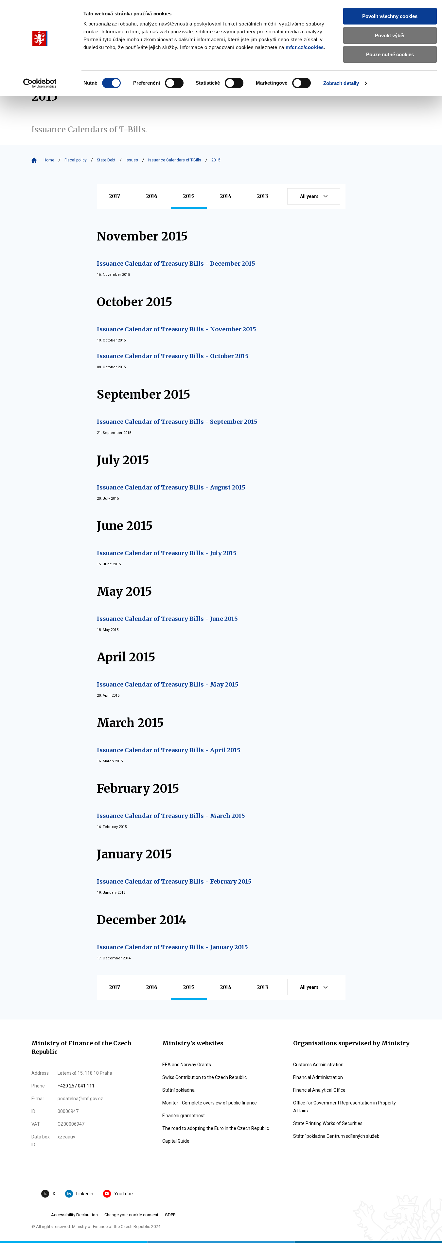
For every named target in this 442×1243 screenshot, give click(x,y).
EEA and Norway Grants (186, 1064)
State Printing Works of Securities (327, 1123)
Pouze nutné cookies (390, 54)
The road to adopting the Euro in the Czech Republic (215, 1128)
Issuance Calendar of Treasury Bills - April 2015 (168, 750)
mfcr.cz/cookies (305, 47)
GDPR (170, 1214)
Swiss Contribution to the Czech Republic (204, 1077)
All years (309, 196)
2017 (114, 196)
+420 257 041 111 (76, 1085)
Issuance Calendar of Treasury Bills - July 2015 (167, 553)
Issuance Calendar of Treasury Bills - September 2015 (177, 421)
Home (49, 160)
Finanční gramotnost (183, 1115)
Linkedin (84, 1193)
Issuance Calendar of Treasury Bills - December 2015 (176, 263)
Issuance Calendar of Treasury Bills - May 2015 (168, 684)
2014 (225, 196)
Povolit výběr (390, 35)
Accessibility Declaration (74, 1214)
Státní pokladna (178, 1090)
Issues (132, 160)
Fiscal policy (75, 160)
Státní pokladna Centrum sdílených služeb (336, 1136)
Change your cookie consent (131, 1214)
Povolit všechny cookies (389, 16)
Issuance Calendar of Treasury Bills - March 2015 (171, 816)
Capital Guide (175, 1141)
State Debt (106, 160)
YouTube (123, 1193)
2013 (262, 196)
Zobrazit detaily (341, 83)
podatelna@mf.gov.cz (80, 1098)
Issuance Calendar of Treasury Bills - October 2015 (173, 356)
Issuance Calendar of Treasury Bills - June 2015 (167, 618)
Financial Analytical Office (319, 1090)
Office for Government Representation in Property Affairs (344, 1106)
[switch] (174, 83)
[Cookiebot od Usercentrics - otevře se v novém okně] (39, 83)
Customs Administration (318, 1064)
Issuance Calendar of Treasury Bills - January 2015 (172, 947)
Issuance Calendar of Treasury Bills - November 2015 (176, 329)
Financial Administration (318, 1077)
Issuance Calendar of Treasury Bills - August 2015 (171, 487)
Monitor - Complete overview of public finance (209, 1102)
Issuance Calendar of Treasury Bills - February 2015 (174, 881)
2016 (151, 196)
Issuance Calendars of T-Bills (174, 160)
